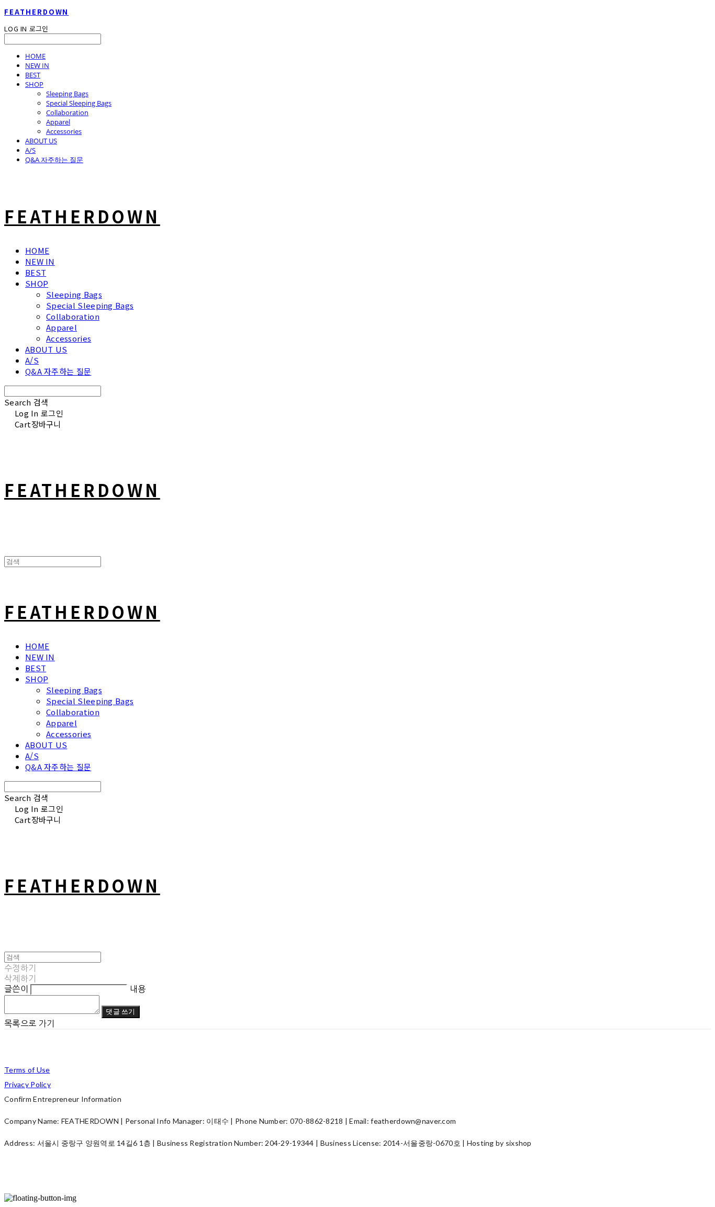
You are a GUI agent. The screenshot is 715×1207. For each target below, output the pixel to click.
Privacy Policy (27, 1084)
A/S (30, 150)
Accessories (64, 131)
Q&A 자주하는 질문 (54, 159)
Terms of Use (27, 1069)
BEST (32, 75)
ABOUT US (41, 140)
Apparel (58, 122)
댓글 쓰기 (120, 1011)
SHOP (34, 84)
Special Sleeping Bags (78, 103)
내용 (138, 989)
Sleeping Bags (67, 93)
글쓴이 (16, 989)
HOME (35, 56)
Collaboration (67, 112)
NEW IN (37, 65)
